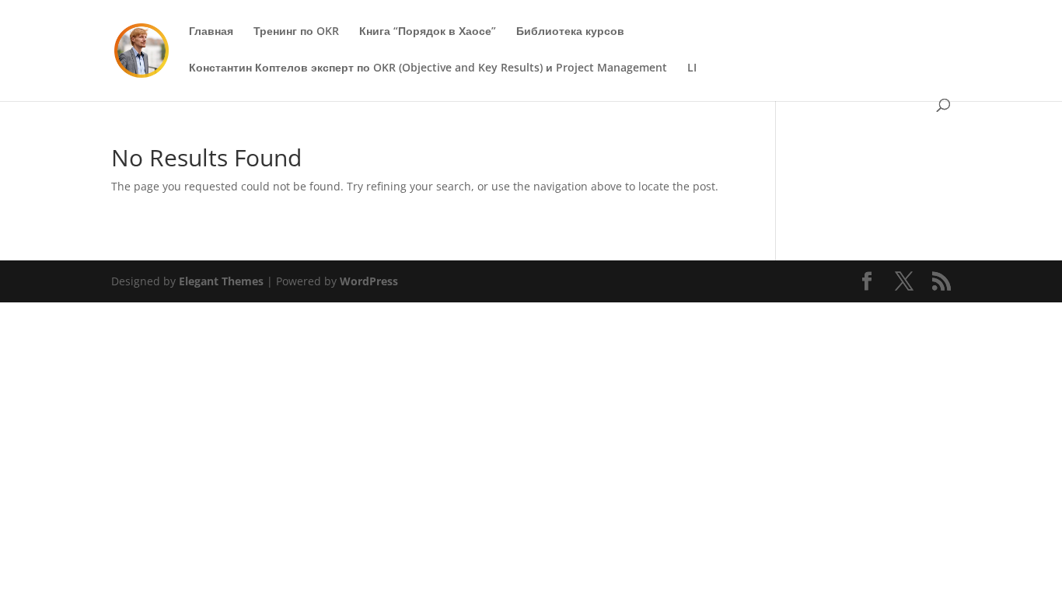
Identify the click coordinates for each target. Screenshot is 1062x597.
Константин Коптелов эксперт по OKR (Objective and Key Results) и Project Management (428, 68)
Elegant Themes (221, 281)
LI (692, 68)
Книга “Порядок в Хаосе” (427, 32)
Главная (211, 32)
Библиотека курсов (570, 32)
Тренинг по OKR (296, 32)
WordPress (369, 281)
